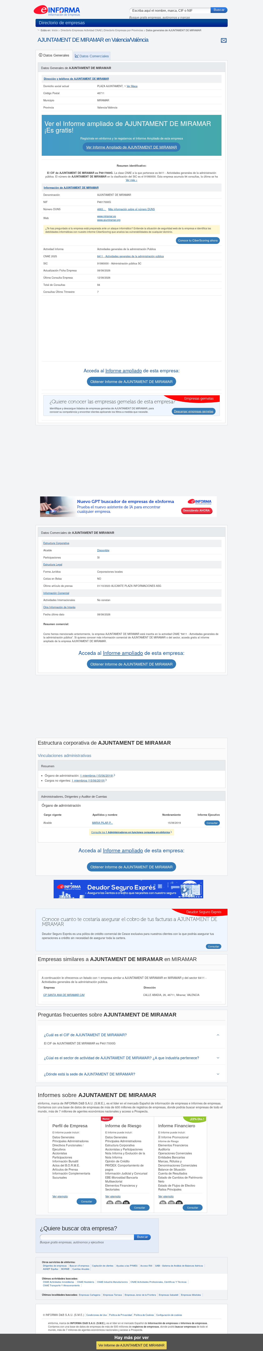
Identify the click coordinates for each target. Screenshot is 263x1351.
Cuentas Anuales (80, 1268)
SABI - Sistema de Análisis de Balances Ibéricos (179, 1265)
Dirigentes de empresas (55, 1265)
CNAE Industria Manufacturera (112, 1281)
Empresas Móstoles (191, 1294)
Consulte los (130, 832)
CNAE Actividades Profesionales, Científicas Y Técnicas (158, 1281)
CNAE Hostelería (85, 1281)
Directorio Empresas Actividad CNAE (81, 30)
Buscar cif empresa (79, 1265)
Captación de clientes (102, 1265)
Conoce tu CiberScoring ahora (198, 240)
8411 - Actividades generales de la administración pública (130, 256)
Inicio (55, 30)
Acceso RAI (146, 1265)
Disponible (103, 550)
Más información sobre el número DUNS (131, 209)
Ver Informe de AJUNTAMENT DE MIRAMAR (131, 1345)
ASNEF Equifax (50, 1268)
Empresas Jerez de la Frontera (140, 1294)
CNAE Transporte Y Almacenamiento (61, 1285)
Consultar (86, 1201)
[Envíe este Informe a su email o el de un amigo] (224, 40)
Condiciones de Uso (96, 1314)
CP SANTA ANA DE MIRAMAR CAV (64, 995)
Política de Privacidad (120, 1314)
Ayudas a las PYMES (126, 1265)
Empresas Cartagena (89, 1294)
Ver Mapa (132, 86)
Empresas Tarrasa (112, 1294)
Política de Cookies (144, 1314)
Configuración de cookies (169, 1314)
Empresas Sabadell (168, 1294)
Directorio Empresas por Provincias (123, 30)
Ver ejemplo (60, 1196)
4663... (101, 209)
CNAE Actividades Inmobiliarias (58, 1281)
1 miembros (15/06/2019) (96, 775)
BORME (65, 1268)
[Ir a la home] (56, 9)
